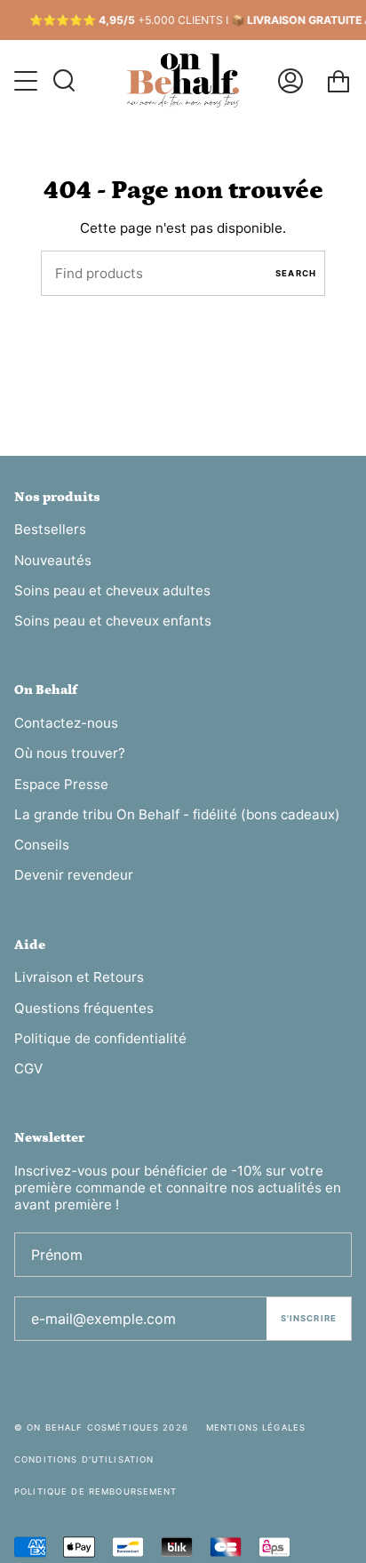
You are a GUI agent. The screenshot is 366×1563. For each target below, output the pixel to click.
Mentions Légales (256, 1427)
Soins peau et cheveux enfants (112, 620)
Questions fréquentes (84, 1008)
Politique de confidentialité (100, 1038)
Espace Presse (61, 784)
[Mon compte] (290, 81)
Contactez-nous (66, 722)
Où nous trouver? (69, 753)
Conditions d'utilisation (84, 1459)
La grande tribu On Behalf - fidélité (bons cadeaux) (177, 814)
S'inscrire (309, 1318)
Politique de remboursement (96, 1491)
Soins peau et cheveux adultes (112, 590)
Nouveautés (53, 560)
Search (295, 273)
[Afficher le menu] (27, 81)
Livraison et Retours (79, 977)
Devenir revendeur (73, 874)
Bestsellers (50, 529)
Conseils (41, 844)
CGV (28, 1068)
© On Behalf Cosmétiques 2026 (101, 1427)
